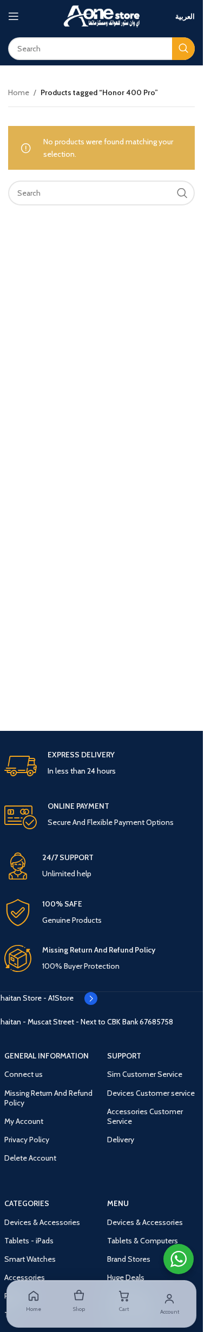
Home (18, 92)
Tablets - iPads (29, 1241)
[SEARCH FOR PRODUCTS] (183, 48)
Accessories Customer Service (145, 1116)
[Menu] (13, 16)
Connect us (23, 1074)
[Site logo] (101, 15)
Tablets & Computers (142, 1241)
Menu (118, 1203)
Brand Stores (128, 1259)
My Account (23, 1121)
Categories (26, 1203)
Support (124, 1056)
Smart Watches (30, 1259)
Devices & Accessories (42, 1222)
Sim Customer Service (144, 1074)
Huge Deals (125, 1277)
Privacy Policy (26, 1139)
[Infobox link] (101, 766)
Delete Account (30, 1158)
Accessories (24, 1277)
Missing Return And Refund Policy (48, 1098)
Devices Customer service (151, 1093)
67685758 (156, 1022)
